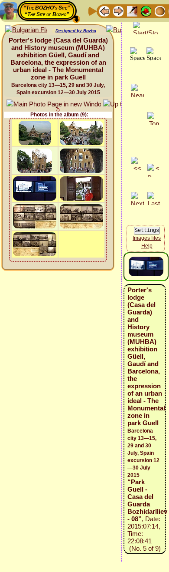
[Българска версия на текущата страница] (26, 30)
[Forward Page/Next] (118, 10)
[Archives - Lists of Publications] (132, 10)
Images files (147, 238)
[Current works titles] (160, 10)
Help (147, 246)
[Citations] (146, 10)
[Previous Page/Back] (104, 10)
